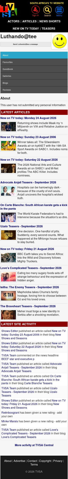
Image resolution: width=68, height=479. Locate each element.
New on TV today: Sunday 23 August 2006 (28, 137)
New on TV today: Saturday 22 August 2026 (29, 160)
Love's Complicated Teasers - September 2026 (31, 268)
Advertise (19, 461)
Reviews (7, 89)
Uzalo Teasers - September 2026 (21, 226)
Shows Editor (9, 331)
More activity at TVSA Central (34, 445)
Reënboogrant (10, 412)
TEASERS (48, 28)
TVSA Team (8, 355)
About (8, 461)
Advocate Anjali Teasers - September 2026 (28, 182)
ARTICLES (29, 21)
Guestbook (8, 68)
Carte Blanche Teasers (38, 383)
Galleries (7, 75)
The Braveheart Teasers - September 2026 (28, 306)
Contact (32, 461)
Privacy (57, 461)
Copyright (45, 461)
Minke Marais (9, 421)
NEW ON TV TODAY (26, 28)
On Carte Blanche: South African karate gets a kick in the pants (33, 207)
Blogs (5, 82)
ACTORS (14, 21)
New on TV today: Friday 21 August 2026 (27, 249)
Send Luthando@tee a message (25, 44)
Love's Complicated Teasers (18, 437)
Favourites (8, 62)
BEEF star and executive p (17, 359)
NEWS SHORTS (50, 21)
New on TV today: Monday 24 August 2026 (28, 118)
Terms (34, 464)
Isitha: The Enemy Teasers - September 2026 (29, 287)
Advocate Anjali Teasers (16, 371)
